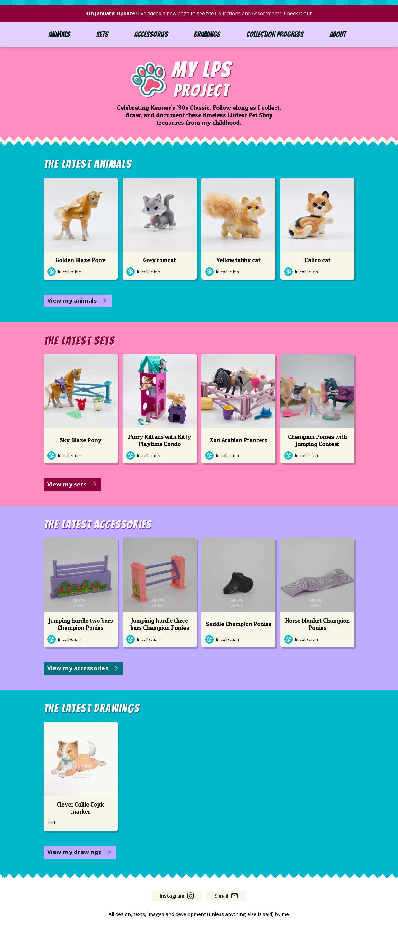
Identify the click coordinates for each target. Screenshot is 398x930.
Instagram (172, 895)
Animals (59, 34)
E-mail (221, 895)
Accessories (151, 34)
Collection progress (274, 34)
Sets (102, 34)
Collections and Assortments (248, 13)
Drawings (207, 34)
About (338, 34)
